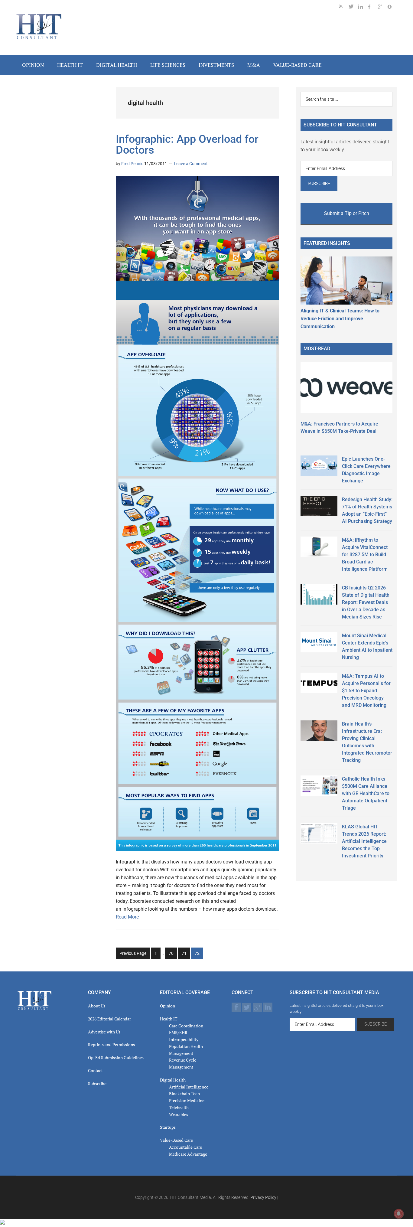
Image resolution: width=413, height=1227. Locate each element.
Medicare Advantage (188, 1154)
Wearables (178, 1114)
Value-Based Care (176, 1140)
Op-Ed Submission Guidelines (116, 1057)
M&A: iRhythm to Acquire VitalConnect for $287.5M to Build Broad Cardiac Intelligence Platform (365, 554)
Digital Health (173, 1080)
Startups (168, 1127)
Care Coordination (186, 1026)
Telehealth (179, 1107)
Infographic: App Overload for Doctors (187, 144)
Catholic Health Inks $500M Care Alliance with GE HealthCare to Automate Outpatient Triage (365, 793)
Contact (95, 1070)
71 (185, 955)
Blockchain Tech (184, 1093)
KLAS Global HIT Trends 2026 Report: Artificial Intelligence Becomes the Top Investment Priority (364, 841)
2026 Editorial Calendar (109, 1019)
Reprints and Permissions (111, 1044)
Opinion (167, 1006)
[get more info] (392, 8)
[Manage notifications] (399, 1214)
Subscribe (97, 1083)
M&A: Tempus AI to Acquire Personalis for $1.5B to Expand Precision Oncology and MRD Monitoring (366, 690)
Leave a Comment (191, 163)
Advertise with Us (104, 1032)
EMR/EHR (178, 1032)
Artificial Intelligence (188, 1087)
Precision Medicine (186, 1100)
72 (198, 955)
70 (172, 955)
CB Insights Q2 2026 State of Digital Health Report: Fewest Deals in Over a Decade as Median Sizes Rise (365, 602)
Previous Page (132, 953)
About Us (96, 1006)
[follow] (353, 8)
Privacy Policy (263, 1197)
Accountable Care (185, 1147)
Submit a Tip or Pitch (346, 213)
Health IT (168, 1019)
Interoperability (183, 1039)
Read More (127, 917)
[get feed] (344, 8)
